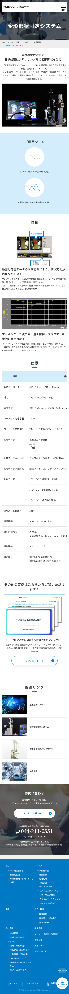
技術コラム (39, 945)
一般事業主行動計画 (19, 954)
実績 (7, 909)
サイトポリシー (32, 984)
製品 (7, 865)
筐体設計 (43, 878)
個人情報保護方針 (54, 984)
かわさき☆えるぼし (19, 958)
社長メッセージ (17, 937)
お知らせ (38, 939)
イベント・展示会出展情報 (46, 934)
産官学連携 (44, 922)
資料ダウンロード (62, 983)
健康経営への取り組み (20, 949)
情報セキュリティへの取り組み (21, 964)
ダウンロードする (34, 660)
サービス (38, 865)
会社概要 (14, 933)
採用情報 (38, 928)
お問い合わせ (40, 951)
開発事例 (43, 914)
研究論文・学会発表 (48, 918)
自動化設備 (44, 870)
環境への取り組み (18, 945)
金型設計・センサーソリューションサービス (50, 885)
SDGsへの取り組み (18, 970)
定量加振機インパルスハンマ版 (21, 880)
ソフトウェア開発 (47, 894)
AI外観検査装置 (16, 870)
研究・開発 (39, 909)
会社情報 (9, 928)
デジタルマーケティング (49, 899)
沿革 (12, 941)
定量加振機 (15, 874)
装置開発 (33, 771)
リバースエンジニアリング (50, 890)
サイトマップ (12, 984)
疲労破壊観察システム (39, 726)
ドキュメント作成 (47, 903)
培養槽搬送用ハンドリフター (42, 749)
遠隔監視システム (37, 704)
